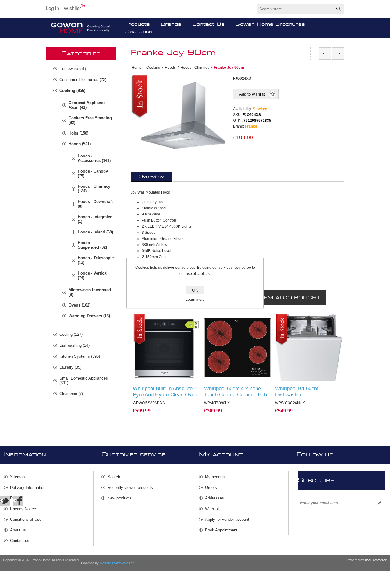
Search (338, 9)
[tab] (151, 177)
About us (18, 530)
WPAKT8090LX (220, 320)
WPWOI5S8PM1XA (152, 320)
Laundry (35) (70, 367)
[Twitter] (5, 501)
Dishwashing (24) (74, 345)
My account (215, 477)
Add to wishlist (252, 94)
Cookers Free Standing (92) (90, 120)
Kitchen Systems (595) (79, 356)
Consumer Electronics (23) (82, 79)
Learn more (195, 299)
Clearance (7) (71, 393)
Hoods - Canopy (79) (93, 173)
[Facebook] (18, 501)
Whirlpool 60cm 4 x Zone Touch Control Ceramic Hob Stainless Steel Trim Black (235, 395)
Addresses (214, 498)
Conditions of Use (25, 519)
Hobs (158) (78, 133)
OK (195, 290)
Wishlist (212, 508)
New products (120, 498)
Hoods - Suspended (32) (92, 245)
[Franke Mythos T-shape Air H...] (338, 53)
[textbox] (295, 9)
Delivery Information (27, 487)
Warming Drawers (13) (89, 316)
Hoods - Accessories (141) (94, 158)
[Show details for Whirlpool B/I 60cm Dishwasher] (308, 347)
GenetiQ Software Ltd (117, 563)
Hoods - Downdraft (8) (95, 203)
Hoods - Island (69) (95, 232)
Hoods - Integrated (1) (95, 219)
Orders (211, 487)
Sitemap (17, 477)
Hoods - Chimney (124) (94, 188)
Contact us (19, 540)
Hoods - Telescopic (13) (96, 260)
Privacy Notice (23, 508)
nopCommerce (376, 560)
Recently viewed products (130, 487)
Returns (17, 498)
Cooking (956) (72, 90)
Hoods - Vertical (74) (93, 275)
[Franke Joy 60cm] (325, 53)
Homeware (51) (72, 68)
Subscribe (379, 502)
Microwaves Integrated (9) (90, 292)
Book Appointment (221, 530)
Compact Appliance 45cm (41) (87, 105)
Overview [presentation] (151, 177)
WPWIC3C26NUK (293, 320)
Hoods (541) (80, 144)
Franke (251, 126)
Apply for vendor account (227, 519)
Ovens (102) (79, 305)
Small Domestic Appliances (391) (83, 380)
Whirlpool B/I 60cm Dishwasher (296, 392)
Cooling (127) (71, 334)
